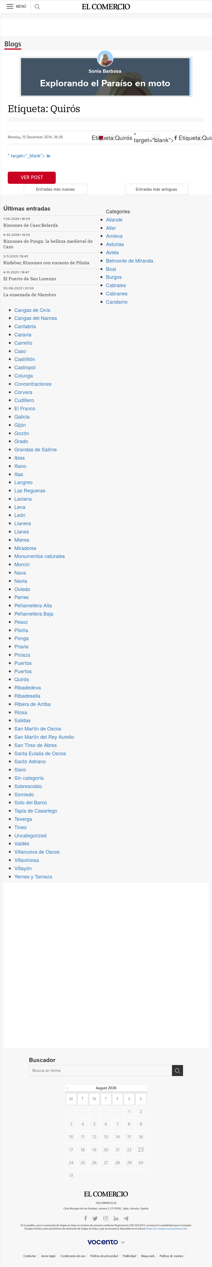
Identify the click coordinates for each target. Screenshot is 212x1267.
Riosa (20, 712)
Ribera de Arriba (32, 703)
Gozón (21, 432)
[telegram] (125, 1218)
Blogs (12, 44)
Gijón (20, 424)
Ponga (21, 637)
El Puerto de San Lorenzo (29, 278)
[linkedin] (116, 1217)
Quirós (21, 679)
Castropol (25, 367)
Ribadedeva (27, 687)
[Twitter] (95, 1217)
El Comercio (106, 1194)
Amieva (114, 235)
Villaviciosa (26, 859)
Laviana (23, 498)
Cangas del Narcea (35, 317)
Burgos (114, 276)
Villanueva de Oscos (37, 851)
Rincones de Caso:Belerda (30, 225)
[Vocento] (106, 1242)
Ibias (19, 457)
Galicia (22, 416)
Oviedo (22, 588)
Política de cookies (171, 1256)
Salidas (22, 720)
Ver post (32, 177)
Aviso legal (48, 1256)
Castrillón (24, 358)
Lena (19, 506)
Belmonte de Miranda (129, 260)
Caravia (22, 334)
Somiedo (24, 794)
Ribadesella (27, 695)
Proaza (22, 654)
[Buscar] (177, 1070)
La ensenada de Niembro (29, 294)
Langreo (23, 482)
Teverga (23, 818)
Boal (111, 268)
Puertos (23, 662)
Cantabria (25, 326)
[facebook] (86, 1217)
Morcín (22, 564)
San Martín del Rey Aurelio (44, 736)
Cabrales (116, 285)
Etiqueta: (112, 137)
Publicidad (129, 1256)
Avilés (112, 252)
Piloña (21, 630)
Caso (20, 350)
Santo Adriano (30, 761)
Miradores (25, 547)
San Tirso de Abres (35, 744)
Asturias (115, 243)
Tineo (20, 827)
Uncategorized (30, 835)
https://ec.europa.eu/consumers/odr (166, 1229)
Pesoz (21, 621)
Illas (18, 474)
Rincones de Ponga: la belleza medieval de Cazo (48, 243)
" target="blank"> (156, 137)
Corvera (23, 391)
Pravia (21, 646)
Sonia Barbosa (105, 71)
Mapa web (147, 1256)
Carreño (23, 342)
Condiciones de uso (72, 1256)
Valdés (21, 843)
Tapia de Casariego (35, 810)
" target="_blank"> (27, 155)
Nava (20, 572)
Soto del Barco (30, 802)
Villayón (23, 868)
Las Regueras (29, 490)
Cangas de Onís (32, 309)
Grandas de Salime (35, 449)
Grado (21, 440)
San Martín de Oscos (37, 728)
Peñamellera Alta (33, 605)
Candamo (117, 301)
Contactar (29, 1256)
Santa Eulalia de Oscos (40, 753)
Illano (20, 465)
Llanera (22, 523)
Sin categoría (29, 777)
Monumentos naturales (39, 555)
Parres (21, 596)
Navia (20, 580)
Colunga (23, 375)
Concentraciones (33, 383)
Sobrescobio (28, 785)
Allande (114, 219)
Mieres (21, 539)
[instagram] (106, 1217)
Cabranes (117, 293)
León (19, 514)
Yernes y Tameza (33, 876)
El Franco (24, 408)
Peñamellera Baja (33, 613)
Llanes (21, 531)
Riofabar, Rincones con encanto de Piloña (46, 262)
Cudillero (24, 399)
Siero (20, 769)
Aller (111, 227)
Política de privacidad (104, 1256)
